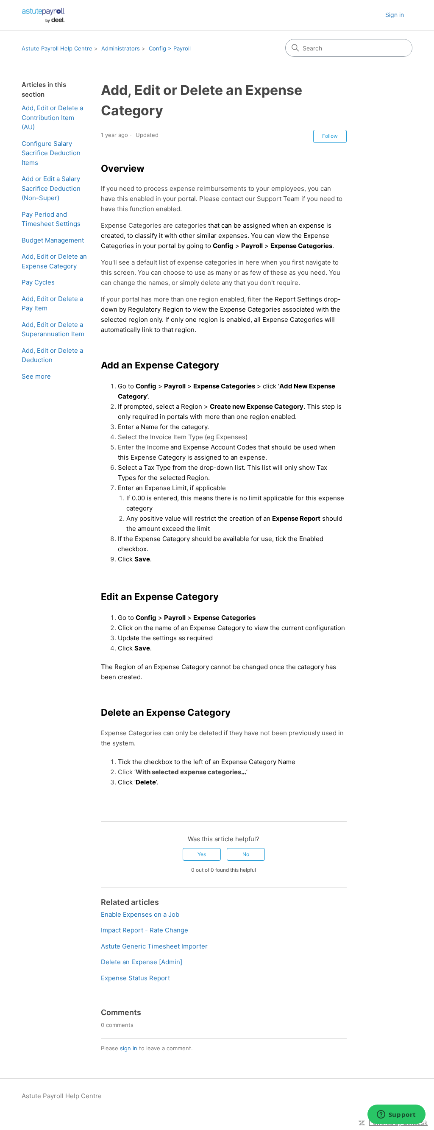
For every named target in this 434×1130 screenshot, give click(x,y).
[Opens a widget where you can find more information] (396, 1115)
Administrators (120, 48)
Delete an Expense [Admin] (141, 962)
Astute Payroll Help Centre (57, 48)
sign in (128, 1048)
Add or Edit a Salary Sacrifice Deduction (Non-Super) (51, 188)
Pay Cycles (38, 282)
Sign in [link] (394, 14)
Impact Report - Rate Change (144, 930)
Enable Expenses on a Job (140, 914)
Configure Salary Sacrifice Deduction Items (51, 153)
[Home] (43, 15)
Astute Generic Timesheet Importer (154, 946)
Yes (202, 854)
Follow (330, 136)
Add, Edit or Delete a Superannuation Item (53, 329)
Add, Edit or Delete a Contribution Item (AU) (52, 117)
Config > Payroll (170, 48)
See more (36, 376)
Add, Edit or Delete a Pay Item (52, 303)
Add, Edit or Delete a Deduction (52, 355)
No (245, 854)
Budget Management (53, 240)
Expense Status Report (135, 978)
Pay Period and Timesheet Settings (51, 219)
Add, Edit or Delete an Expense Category (54, 261)
